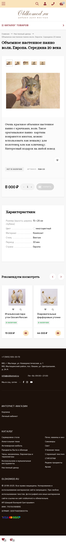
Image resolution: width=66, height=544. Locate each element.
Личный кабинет (10, 416)
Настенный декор (10, 467)
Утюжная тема (52, 450)
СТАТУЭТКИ (50, 458)
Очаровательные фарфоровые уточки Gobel (48, 317)
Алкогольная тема (11, 441)
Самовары (50, 441)
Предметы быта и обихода (15, 450)
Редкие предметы (53, 462)
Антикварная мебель (12, 445)
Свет (47, 445)
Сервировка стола (10, 437)
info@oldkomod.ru (10, 375)
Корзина (6, 412)
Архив (48, 466)
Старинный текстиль (55, 454)
